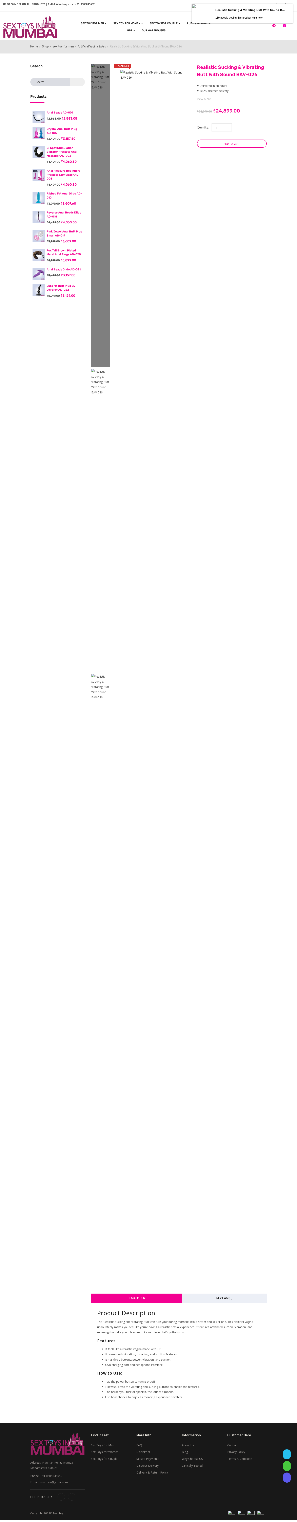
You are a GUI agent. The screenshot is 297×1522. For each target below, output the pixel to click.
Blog (185, 1452)
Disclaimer (143, 1452)
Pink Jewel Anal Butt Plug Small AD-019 (64, 233)
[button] (282, 27)
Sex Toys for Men (102, 1445)
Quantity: (203, 127)
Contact (232, 1445)
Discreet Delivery (147, 1465)
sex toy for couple (164, 23)
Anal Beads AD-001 (60, 112)
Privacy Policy (236, 1452)
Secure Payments (147, 1459)
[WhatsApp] (287, 1466)
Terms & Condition (239, 1459)
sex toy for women (127, 23)
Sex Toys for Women (105, 1452)
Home (34, 46)
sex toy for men (92, 23)
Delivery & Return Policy (152, 1472)
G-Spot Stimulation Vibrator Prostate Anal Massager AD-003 (62, 152)
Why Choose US (192, 1459)
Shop (45, 46)
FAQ (139, 1445)
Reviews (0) (224, 1298)
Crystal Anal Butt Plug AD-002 (62, 131)
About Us (188, 1445)
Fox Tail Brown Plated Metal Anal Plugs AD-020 (64, 252)
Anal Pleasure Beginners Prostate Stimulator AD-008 (63, 174)
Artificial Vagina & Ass (92, 46)
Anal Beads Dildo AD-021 (64, 269)
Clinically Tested (192, 1465)
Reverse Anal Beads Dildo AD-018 (64, 214)
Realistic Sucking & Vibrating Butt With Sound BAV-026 (250, 10)
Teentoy (58, 1513)
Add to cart (232, 143)
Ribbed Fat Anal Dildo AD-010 (64, 195)
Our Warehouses (153, 30)
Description (136, 1298)
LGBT (129, 30)
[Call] (287, 1478)
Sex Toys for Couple (104, 1459)
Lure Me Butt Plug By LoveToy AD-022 (61, 288)
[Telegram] (287, 1454)
